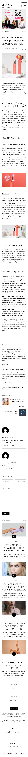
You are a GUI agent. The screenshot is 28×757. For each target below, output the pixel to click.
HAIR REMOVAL (6, 31)
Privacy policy (14, 743)
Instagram (9, 732)
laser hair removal (19, 85)
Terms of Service (19, 722)
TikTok (22, 732)
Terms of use (14, 746)
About (14, 740)
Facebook (6, 732)
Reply (13, 445)
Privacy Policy (9, 722)
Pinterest (19, 732)
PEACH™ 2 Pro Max (8, 144)
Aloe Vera (22, 311)
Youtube (12, 732)
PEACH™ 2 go (5, 251)
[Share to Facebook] (23, 49)
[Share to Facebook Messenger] (25, 49)
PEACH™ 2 (5, 194)
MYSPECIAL (24, 2)
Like (2, 445)
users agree (16, 127)
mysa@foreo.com (14, 688)
